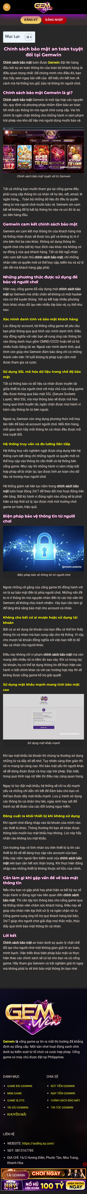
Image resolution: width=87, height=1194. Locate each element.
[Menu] (6, 7)
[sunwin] (43, 1173)
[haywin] (43, 1185)
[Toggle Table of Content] (26, 37)
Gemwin (54, 62)
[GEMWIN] (43, 7)
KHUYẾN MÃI (16, 1114)
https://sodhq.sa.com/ (38, 1143)
